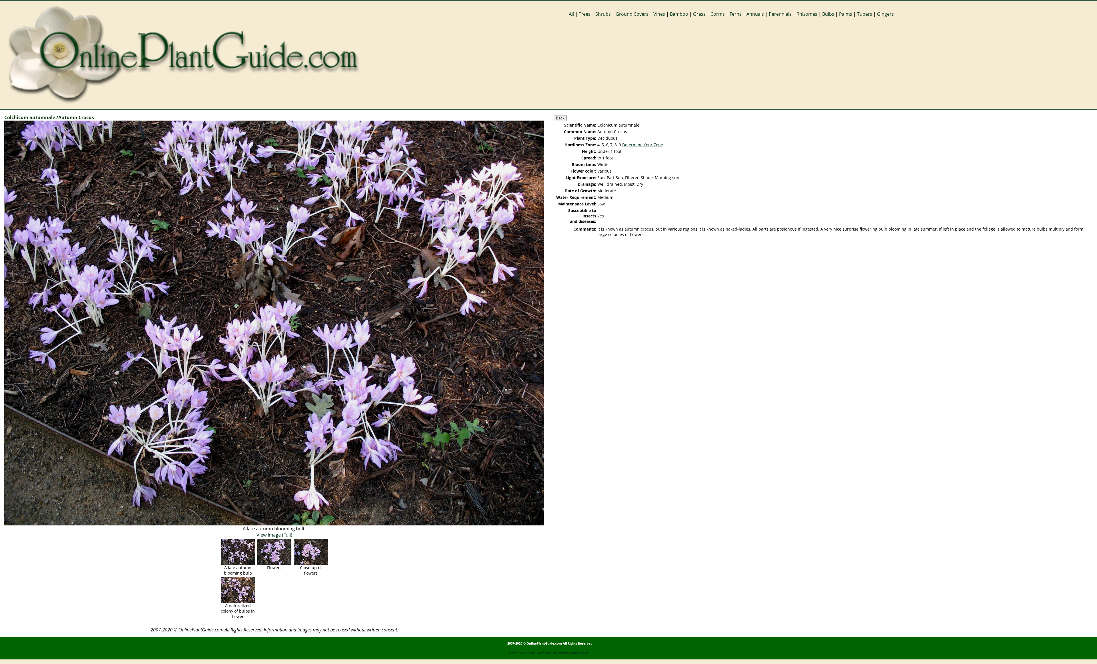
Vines (659, 14)
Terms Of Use (546, 653)
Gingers (885, 14)
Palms (845, 14)
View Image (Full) (274, 535)
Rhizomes (806, 14)
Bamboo (679, 14)
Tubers (864, 14)
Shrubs (603, 14)
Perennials (780, 14)
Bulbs (828, 14)
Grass (699, 14)
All (571, 14)
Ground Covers (632, 14)
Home (514, 653)
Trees (584, 14)
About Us (527, 653)
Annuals (755, 14)
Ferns (736, 14)
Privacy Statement (573, 653)
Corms (717, 14)
